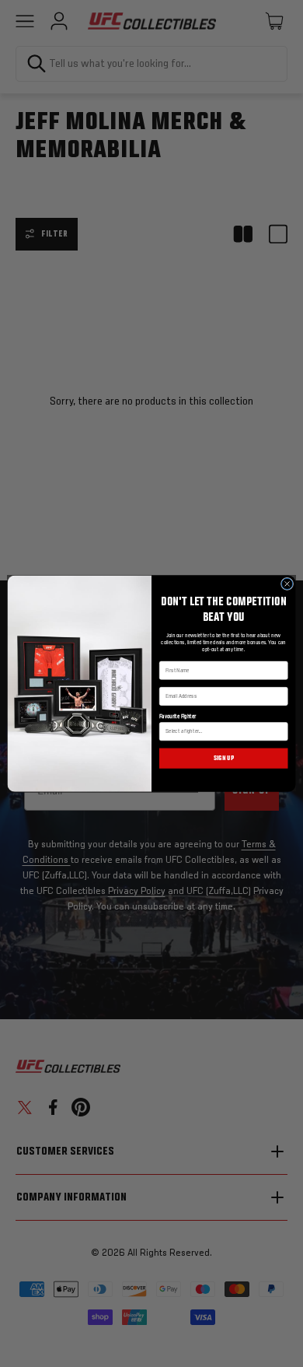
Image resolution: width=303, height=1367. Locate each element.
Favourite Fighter (178, 716)
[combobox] (221, 732)
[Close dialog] (286, 583)
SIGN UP (224, 758)
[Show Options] (281, 732)
